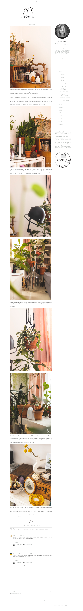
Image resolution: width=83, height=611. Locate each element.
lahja (38, 529)
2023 (60, 73)
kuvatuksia (57, 139)
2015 (60, 115)
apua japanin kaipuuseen (61, 131)
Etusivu (18, 1)
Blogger (44, 600)
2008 (60, 126)
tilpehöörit (13, 530)
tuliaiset (56, 147)
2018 (60, 110)
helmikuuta (62, 88)
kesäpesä (56, 136)
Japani (56, 135)
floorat (56, 133)
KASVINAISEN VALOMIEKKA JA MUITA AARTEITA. (65, 98)
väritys (67, 147)
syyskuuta (62, 79)
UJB (58, 147)
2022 (60, 104)
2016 (60, 113)
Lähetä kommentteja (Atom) (16, 593)
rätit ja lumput (60, 146)
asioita (70, 131)
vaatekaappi (61, 147)
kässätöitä (62, 139)
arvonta (68, 131)
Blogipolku (32, 525)
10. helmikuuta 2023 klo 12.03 (27, 553)
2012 (60, 119)
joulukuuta (62, 74)
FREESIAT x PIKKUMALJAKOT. (64, 95)
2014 (60, 116)
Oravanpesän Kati (19, 544)
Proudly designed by (59, 605)
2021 (60, 106)
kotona (34, 529)
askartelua (57, 132)
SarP (14, 535)
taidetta (65, 146)
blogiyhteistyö (61, 132)
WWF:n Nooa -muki (19, 508)
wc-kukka (70, 147)
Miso (59, 142)
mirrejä (56, 142)
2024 (60, 71)
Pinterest (38, 525)
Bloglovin (53, 1)
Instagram (64, 1)
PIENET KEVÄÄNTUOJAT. (64, 91)
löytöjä (42, 529)
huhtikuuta (62, 85)
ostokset (47, 529)
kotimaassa (61, 138)
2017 (60, 112)
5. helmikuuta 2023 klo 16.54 (20, 535)
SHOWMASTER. (63, 89)
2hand (17, 529)
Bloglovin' (29, 525)
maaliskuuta (63, 86)
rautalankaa (69, 145)
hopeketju (69, 133)
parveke (59, 145)
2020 (60, 107)
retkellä (56, 146)
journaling (63, 135)
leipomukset (59, 140)
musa (70, 142)
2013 (60, 118)
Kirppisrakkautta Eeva (17, 553)
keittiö (70, 135)
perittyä (65, 145)
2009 (60, 124)
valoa (65, 147)
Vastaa (14, 539)
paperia (56, 145)
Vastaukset (16, 542)
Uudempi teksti (13, 591)
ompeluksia (61, 143)
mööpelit (56, 143)
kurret (70, 138)
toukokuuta (62, 83)
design (20, 529)
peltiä (62, 145)
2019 (60, 109)
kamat (24, 529)
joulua (60, 135)
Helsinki (61, 133)
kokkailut (69, 136)
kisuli (67, 136)
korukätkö (56, 138)
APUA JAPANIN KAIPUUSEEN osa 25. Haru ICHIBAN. (65, 100)
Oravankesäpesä (29, 1)
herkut (65, 133)
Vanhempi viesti (49, 591)
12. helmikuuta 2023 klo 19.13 (29, 544)
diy (68, 132)
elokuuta (62, 80)
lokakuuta (62, 77)
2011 (60, 121)
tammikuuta (63, 102)
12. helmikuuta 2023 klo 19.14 (29, 562)
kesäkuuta (62, 82)
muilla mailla (65, 142)
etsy (70, 132)
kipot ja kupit (29, 529)
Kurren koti (42, 1)
